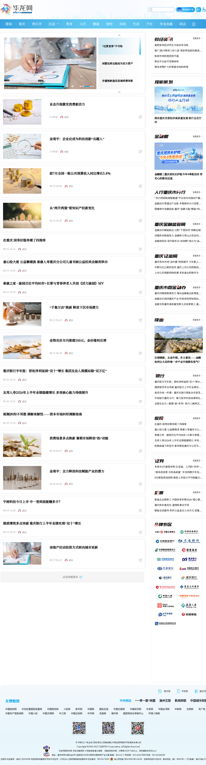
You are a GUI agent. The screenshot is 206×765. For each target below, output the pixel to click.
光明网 (190, 709)
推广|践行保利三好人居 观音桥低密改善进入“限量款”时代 (178, 50)
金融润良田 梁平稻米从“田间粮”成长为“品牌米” (178, 241)
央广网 (201, 709)
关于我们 (79, 742)
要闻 (8, 23)
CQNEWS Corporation (109, 746)
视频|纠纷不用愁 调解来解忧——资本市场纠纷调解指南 (42, 414)
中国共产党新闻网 (14, 713)
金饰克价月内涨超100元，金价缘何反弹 (78, 340)
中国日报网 (119, 709)
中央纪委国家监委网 (32, 709)
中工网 (62, 713)
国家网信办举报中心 (133, 713)
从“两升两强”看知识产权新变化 (72, 208)
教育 (69, 23)
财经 (109, 23)
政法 (182, 23)
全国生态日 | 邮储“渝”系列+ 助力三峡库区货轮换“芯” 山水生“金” (178, 403)
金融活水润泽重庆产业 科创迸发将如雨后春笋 (178, 298)
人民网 (67, 709)
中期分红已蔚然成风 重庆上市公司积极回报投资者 (178, 267)
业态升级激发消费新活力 (67, 104)
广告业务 (88, 742)
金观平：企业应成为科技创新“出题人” (77, 138)
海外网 (114, 713)
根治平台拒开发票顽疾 (166, 61)
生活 (136, 23)
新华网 (78, 709)
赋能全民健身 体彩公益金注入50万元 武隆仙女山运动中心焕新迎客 (178, 510)
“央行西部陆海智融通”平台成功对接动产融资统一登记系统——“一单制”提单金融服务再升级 (178, 198)
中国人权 (32, 713)
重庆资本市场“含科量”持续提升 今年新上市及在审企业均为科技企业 (178, 261)
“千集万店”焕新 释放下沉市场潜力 (74, 307)
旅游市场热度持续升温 (166, 56)
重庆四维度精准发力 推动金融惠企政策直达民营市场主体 (178, 293)
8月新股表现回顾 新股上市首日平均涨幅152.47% (178, 477)
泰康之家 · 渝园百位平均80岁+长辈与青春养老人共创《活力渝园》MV (53, 283)
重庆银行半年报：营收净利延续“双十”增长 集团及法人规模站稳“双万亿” (55, 370)
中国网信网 (52, 709)
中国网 (90, 709)
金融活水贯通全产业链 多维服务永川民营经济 (178, 203)
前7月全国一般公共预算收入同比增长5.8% (80, 173)
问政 (123, 23)
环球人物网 (154, 713)
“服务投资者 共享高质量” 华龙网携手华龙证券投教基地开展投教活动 (178, 472)
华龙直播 (166, 23)
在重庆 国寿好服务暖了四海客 (24, 240)
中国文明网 (48, 713)
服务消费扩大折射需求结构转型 (171, 66)
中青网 (149, 709)
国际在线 (103, 709)
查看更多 (197, 38)
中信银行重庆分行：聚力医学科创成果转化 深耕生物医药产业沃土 (178, 398)
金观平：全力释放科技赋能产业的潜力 (77, 471)
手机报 (184, 691)
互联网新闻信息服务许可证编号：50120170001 (89, 759)
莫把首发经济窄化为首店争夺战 (171, 45)
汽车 (149, 23)
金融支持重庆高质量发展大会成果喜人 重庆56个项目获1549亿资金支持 (178, 304)
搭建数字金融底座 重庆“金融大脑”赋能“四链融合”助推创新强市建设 (178, 208)
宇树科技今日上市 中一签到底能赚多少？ (32, 501)
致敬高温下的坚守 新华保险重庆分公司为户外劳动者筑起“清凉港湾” (178, 445)
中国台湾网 (163, 709)
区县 (52, 23)
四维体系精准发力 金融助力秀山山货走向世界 (178, 235)
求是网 (102, 713)
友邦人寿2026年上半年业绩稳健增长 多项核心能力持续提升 (45, 392)
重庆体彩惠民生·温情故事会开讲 (171, 505)
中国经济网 (135, 709)
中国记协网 (76, 713)
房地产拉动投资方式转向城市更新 (74, 547)
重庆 (22, 23)
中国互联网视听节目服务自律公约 (126, 742)
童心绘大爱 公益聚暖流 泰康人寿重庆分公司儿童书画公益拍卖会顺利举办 (55, 261)
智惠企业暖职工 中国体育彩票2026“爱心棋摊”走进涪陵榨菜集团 (178, 499)
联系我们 (98, 742)
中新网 (178, 709)
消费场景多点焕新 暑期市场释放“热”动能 (79, 438)
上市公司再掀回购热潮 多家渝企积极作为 (176, 272)
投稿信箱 (107, 742)
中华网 (90, 713)
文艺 (83, 23)
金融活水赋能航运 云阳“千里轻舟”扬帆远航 (177, 230)
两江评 (37, 23)
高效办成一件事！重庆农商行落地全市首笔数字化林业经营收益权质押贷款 (178, 392)
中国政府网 (11, 709)
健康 (96, 23)
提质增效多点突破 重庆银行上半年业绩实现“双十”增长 (42, 523)
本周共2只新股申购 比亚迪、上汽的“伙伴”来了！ (178, 466)
